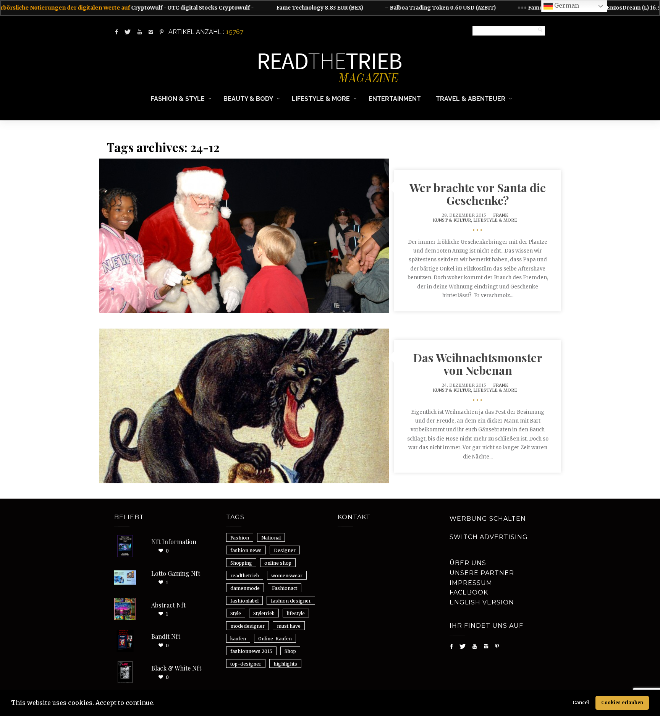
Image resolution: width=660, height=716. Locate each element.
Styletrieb (264, 613)
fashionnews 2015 (251, 651)
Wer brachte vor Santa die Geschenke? (477, 194)
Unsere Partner (482, 573)
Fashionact (284, 588)
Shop (290, 651)
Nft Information (173, 542)
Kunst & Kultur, (453, 220)
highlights (285, 664)
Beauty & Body (248, 98)
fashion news (246, 550)
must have (289, 626)
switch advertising (489, 537)
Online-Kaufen (275, 638)
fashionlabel (244, 601)
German (566, 5)
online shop (277, 563)
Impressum (471, 582)
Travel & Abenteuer (470, 98)
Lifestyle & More (321, 98)
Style (235, 613)
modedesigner (247, 626)
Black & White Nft (176, 668)
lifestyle (296, 613)
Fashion (239, 538)
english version (482, 602)
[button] (157, 704)
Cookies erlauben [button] (622, 702)
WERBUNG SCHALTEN (488, 518)
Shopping (241, 563)
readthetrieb (244, 575)
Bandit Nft (165, 636)
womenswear (286, 575)
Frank (500, 215)
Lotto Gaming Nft (175, 573)
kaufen (238, 638)
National (271, 538)
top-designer (245, 664)
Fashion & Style (178, 98)
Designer (285, 550)
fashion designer (291, 601)
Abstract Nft (168, 605)
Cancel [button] (581, 702)
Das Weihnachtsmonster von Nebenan (477, 364)
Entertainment (395, 98)
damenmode (245, 588)
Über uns (468, 563)
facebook (469, 592)
